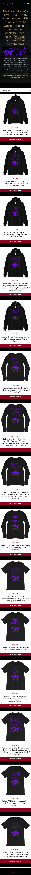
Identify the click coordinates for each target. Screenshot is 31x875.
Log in (18, 872)
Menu (27, 3)
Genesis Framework (24, 871)
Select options (15, 139)
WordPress (13, 872)
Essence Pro (14, 871)
